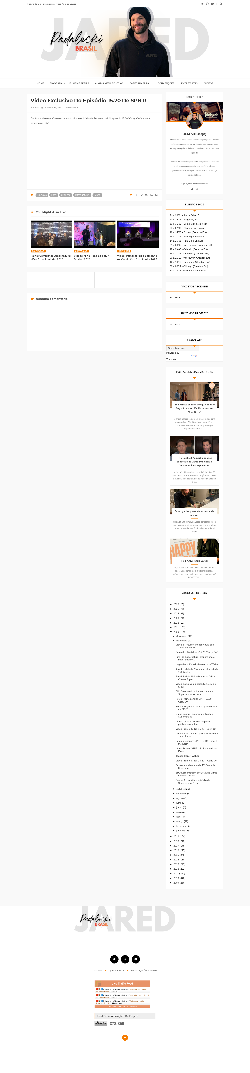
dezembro (182, 636)
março (180, 821)
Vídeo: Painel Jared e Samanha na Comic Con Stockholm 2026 (137, 257)
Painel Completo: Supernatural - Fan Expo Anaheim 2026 (51, 257)
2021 (176, 627)
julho (179, 802)
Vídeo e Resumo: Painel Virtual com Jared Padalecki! (195, 646)
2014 (176, 859)
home (40, 83)
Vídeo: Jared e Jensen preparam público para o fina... (193, 723)
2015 (176, 854)
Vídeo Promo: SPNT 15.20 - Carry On (196, 729)
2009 (176, 882)
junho (179, 807)
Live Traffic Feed (122, 983)
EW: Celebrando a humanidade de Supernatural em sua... (194, 693)
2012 (176, 868)
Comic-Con (124, 251)
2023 (176, 618)
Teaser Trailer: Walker (187, 755)
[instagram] (207, 3)
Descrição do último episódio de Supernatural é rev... (193, 781)
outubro (180, 788)
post (53, 195)
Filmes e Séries (79, 83)
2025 (176, 608)
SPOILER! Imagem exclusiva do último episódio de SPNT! (196, 774)
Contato (97, 970)
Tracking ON (132, 1006)
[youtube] (212, 3)
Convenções (166, 83)
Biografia (56, 83)
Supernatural (82, 195)
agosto (180, 798)
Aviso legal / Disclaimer (144, 970)
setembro (181, 793)
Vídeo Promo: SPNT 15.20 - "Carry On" (197, 760)
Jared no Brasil (140, 83)
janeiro (180, 830)
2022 (176, 622)
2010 (176, 878)
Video (98, 195)
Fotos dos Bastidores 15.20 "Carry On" (197, 652)
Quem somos (116, 970)
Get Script (112, 1006)
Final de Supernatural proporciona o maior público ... (195, 658)
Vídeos (208, 83)
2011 (176, 873)
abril (179, 816)
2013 (176, 864)
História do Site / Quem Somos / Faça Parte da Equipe (51, 4)
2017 (176, 845)
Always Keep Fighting (109, 83)
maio (179, 812)
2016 (176, 850)
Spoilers (65, 195)
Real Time (121, 1006)
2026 (176, 604)
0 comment (72, 107)
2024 (176, 613)
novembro (182, 640)
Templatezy (133, 1046)
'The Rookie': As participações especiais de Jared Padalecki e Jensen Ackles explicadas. (194, 462)
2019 (176, 836)
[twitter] (202, 3)
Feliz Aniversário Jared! (194, 560)
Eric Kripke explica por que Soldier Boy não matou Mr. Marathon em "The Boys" (194, 408)
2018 (176, 841)
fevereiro (181, 826)
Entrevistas (189, 83)
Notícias (42, 195)
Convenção (38, 251)
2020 (176, 632)
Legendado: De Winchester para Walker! (197, 664)
